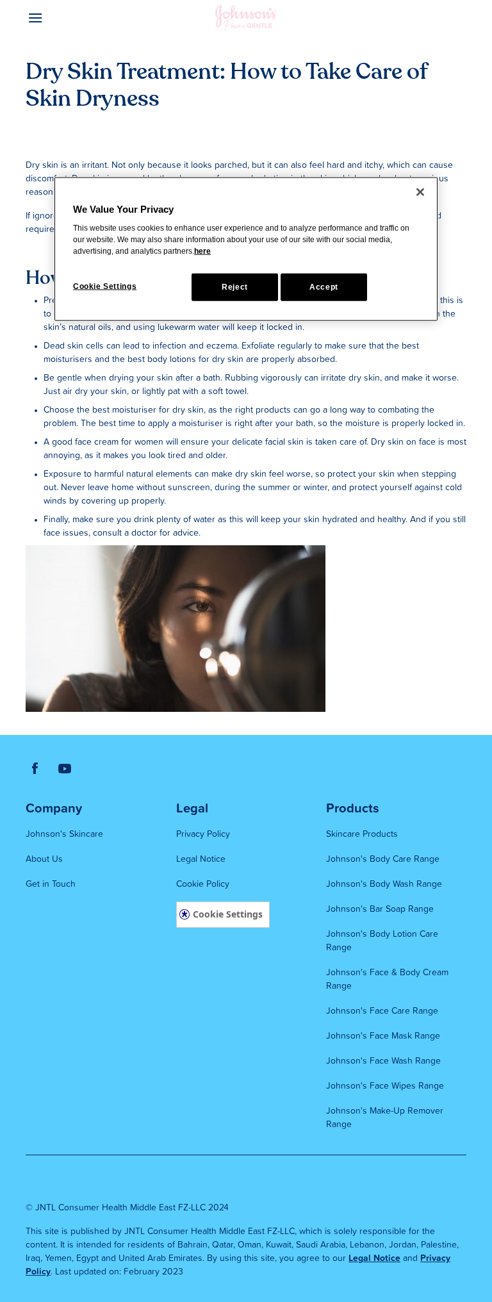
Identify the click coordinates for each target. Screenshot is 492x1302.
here (202, 251)
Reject (235, 286)
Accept (323, 286)
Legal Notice (374, 1258)
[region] (246, 248)
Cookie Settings (228, 914)
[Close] (420, 191)
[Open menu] (81, 18)
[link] (35, 767)
